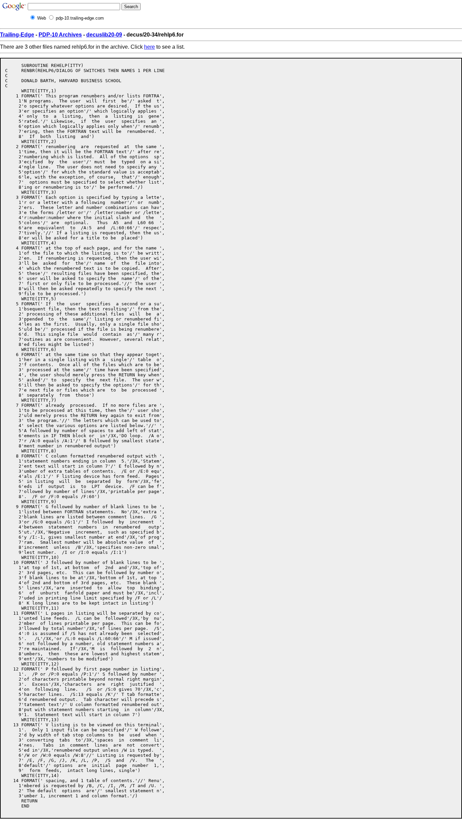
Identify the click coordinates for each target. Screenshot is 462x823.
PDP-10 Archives (60, 35)
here (149, 47)
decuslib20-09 (104, 35)
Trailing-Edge (17, 35)
